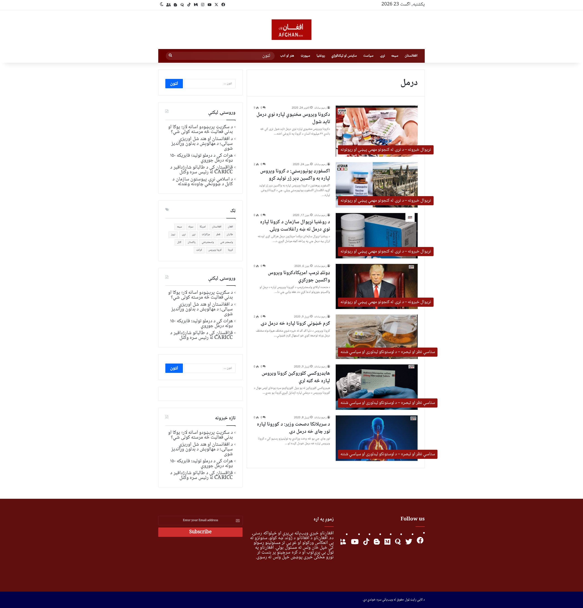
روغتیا (321, 56)
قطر (218, 234)
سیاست (368, 56)
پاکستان (191, 242)
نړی (193, 234)
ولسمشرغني (208, 242)
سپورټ (305, 56)
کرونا (230, 250)
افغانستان (411, 56)
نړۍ (382, 56)
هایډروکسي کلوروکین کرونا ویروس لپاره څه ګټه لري (296, 377)
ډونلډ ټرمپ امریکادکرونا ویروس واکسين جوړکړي (299, 276)
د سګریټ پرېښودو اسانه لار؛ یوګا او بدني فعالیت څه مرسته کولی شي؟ (200, 129)
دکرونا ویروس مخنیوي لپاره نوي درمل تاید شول (293, 118)
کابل (179, 242)
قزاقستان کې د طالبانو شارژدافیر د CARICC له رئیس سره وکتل (201, 170)
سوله (190, 226)
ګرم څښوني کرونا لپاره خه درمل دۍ (295, 323)
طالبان (230, 234)
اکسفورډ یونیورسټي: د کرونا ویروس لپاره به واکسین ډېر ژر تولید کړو (295, 175)
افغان (230, 226)
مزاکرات (206, 234)
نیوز (173, 234)
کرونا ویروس (215, 250)
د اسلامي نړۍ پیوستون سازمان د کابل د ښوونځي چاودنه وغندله (202, 181)
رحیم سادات (320, 108)
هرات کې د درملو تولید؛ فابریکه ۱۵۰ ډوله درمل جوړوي (201, 158)
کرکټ (199, 250)
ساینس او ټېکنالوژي (344, 56)
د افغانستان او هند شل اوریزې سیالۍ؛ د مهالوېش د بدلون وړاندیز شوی (202, 144)
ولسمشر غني (226, 242)
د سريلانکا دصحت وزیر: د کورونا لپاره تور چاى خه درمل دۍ (293, 428)
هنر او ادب (287, 56)
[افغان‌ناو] (291, 29)
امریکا (203, 226)
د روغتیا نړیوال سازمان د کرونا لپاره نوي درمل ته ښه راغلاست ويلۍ (295, 226)
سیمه (394, 56)
